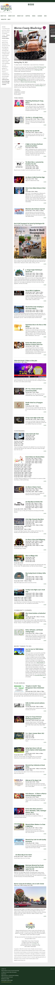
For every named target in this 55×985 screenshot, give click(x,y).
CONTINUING (17, 90)
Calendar (40, 16)
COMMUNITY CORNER (19, 92)
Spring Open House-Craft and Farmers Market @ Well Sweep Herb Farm (35, 750)
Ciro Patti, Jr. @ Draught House (34, 117)
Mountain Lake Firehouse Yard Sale (35, 209)
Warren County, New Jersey (6, 12)
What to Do (3, 16)
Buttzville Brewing (22, 79)
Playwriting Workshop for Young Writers (34, 102)
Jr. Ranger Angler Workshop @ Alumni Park (33, 271)
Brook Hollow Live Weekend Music (34, 457)
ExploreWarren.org (35, 943)
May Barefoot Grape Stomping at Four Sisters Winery (34, 308)
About (9, 19)
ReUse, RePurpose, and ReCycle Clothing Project (34, 631)
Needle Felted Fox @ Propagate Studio (34, 403)
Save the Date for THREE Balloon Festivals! (34, 650)
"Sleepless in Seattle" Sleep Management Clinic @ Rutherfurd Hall (34, 688)
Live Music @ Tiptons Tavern (33, 487)
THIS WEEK (17, 89)
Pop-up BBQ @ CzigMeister (32, 290)
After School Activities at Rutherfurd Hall (35, 614)
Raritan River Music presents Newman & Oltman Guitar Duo (33, 343)
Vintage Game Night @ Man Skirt (34, 418)
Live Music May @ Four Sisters (23, 855)
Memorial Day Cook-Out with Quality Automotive (35, 840)
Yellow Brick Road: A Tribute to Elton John (25, 361)
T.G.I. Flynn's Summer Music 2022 (34, 733)
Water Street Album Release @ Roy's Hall (35, 189)
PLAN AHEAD (17, 94)
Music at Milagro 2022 (31, 556)
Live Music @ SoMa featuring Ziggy (35, 177)
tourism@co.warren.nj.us (6, 982)
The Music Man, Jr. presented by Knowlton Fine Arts (34, 163)
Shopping (27, 16)
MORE (45, 111)
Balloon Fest (23, 80)
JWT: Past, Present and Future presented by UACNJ (33, 390)
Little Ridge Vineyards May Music (34, 519)
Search (52, 15)
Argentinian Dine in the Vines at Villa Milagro (35, 325)
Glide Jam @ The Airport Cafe (33, 780)
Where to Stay (11, 16)
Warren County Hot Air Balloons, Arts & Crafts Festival (29, 884)
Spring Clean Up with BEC (32, 131)
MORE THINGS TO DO (19, 93)
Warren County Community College (28, 82)
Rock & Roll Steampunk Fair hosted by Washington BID (29, 223)
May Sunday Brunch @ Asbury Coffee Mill (35, 574)
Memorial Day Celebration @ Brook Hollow (35, 766)
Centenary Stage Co (40, 85)
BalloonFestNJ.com (41, 662)
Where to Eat (20, 16)
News (45, 16)
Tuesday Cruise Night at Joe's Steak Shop (35, 590)
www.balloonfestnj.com (40, 675)
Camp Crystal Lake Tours (32, 434)
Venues (33, 16)
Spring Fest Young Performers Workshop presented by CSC (33, 718)
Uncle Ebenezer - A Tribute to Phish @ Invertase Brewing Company (35, 794)
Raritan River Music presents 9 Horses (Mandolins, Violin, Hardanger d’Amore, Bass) (35, 810)
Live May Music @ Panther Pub (33, 502)
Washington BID (38, 69)
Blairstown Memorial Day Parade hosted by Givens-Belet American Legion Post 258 (34, 867)
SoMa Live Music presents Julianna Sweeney (35, 704)
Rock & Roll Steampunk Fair (40, 67)
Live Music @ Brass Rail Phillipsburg (35, 539)
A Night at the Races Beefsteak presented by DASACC (34, 145)
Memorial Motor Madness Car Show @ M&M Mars (35, 825)
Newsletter (3, 19)
